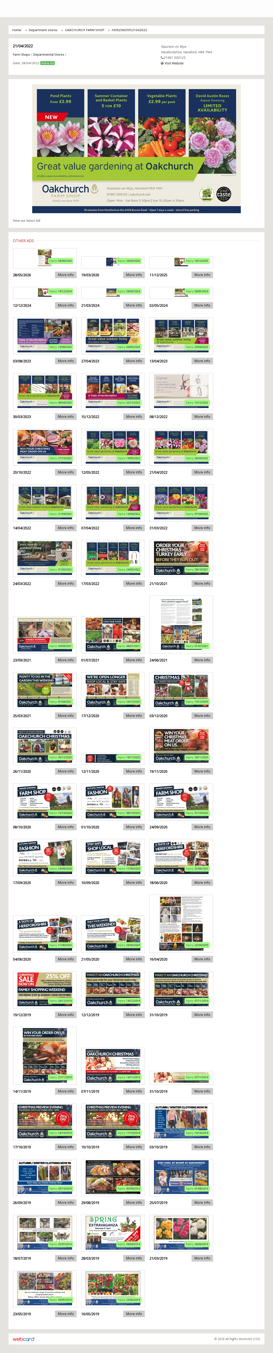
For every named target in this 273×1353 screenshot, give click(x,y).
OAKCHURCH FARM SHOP (84, 30)
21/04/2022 (23, 45)
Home (16, 30)
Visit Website (173, 63)
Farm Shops (21, 54)
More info (66, 274)
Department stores (43, 30)
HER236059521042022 (129, 30)
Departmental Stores (48, 54)
